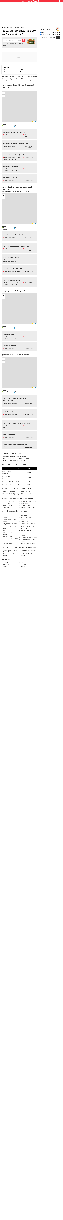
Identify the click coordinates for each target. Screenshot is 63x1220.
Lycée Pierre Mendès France (12, 412)
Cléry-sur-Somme (7, 514)
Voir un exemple (56, 32)
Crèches (5, 566)
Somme (23, 27)
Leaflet (34, 121)
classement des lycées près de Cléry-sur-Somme (16, 458)
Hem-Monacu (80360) (8, 501)
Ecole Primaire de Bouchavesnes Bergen (16, 246)
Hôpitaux (23, 566)
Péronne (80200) (29, 157)
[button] (3, 93)
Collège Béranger (9, 334)
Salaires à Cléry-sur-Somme (10, 531)
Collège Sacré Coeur (9, 346)
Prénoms (5, 562)
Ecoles (6, 27)
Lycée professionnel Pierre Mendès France (17, 423)
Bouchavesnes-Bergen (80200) (28, 501)
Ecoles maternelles (9, 70)
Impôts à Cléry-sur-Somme (10, 536)
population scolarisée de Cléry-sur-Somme (15, 456)
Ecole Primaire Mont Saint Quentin (15, 269)
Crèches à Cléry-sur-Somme (10, 529)
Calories (23, 562)
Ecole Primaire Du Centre (11, 280)
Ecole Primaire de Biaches (12, 257)
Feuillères (20, 43)
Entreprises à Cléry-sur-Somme (29, 537)
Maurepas (5, 45)
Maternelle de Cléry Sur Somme (14, 132)
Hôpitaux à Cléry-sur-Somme (28, 543)
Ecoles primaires (8, 71)
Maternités (6, 564)
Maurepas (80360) (7, 505)
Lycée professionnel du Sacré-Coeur (15, 444)
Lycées (23, 71)
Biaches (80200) (29, 260)
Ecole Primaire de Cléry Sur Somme (15, 235)
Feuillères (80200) (7, 503)
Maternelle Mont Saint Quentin (14, 155)
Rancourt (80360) (25, 505)
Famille (43, 32)
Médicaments (24, 564)
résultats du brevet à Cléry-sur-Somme (15, 460)
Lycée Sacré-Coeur (9, 435)
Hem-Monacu (13, 43)
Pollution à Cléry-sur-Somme (28, 521)
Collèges (23, 70)
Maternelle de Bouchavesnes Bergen (15, 143)
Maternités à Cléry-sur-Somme (11, 527)
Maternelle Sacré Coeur (11, 178)
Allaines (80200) (7, 507)
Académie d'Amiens (14, 27)
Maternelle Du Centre (10, 166)
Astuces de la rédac (45, 34)
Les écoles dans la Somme (28, 507)
